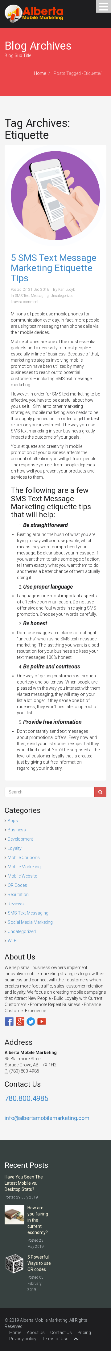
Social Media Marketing (30, 922)
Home (40, 73)
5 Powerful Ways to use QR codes (39, 1263)
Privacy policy (22, 1338)
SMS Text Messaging (32, 296)
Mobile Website (22, 876)
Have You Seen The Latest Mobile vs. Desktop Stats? (24, 1183)
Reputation (18, 894)
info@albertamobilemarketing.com (47, 1118)
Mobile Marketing (24, 866)
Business (17, 829)
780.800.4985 (26, 1098)
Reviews (16, 903)
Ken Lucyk (66, 289)
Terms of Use (55, 1338)
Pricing (84, 1332)
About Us (36, 1332)
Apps (13, 820)
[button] (103, 6)
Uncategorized (62, 296)
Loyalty (15, 848)
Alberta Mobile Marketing (44, 1320)
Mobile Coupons (24, 857)
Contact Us (61, 1332)
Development (20, 839)
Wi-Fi (12, 940)
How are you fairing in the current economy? (37, 1220)
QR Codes (17, 885)
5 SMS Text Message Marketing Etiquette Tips (54, 267)
